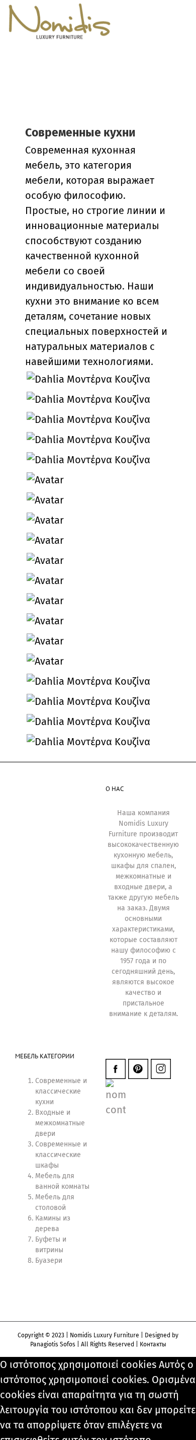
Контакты (153, 1344)
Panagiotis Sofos (52, 1344)
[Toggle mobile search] (159, 100)
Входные (49, 1112)
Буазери (48, 1260)
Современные (58, 1080)
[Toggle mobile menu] (177, 100)
